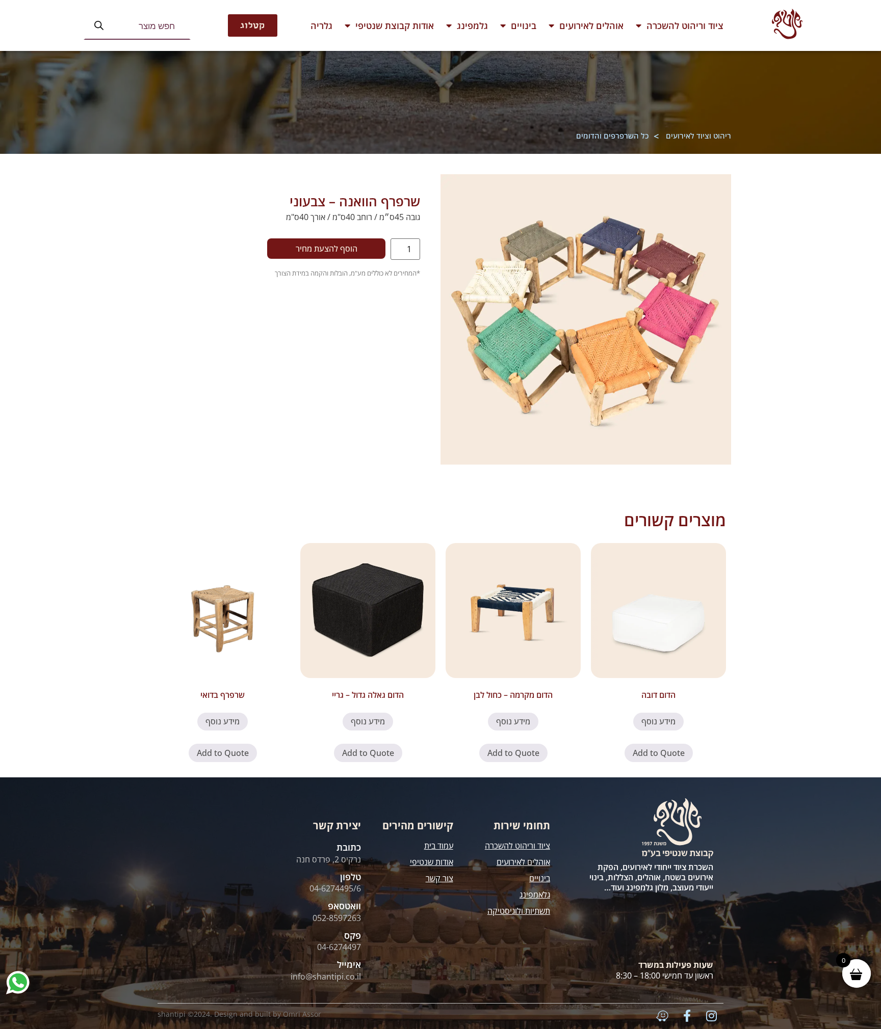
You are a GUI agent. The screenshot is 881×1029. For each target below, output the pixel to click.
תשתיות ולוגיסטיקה (518, 910)
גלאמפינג (535, 894)
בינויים (523, 25)
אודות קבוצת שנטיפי (394, 25)
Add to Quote (659, 753)
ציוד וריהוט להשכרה (684, 25)
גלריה (321, 25)
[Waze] (662, 1016)
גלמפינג (472, 25)
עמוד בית (438, 845)
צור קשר (439, 878)
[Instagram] (711, 1016)
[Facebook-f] (687, 1016)
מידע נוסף (658, 721)
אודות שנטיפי (431, 862)
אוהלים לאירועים (591, 25)
